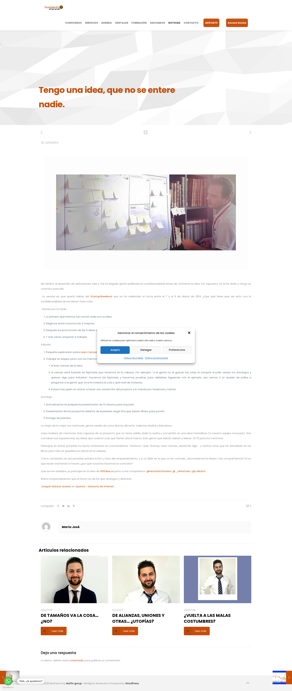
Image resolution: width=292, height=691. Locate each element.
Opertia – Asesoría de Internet (94, 486)
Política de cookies (133, 358)
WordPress (132, 683)
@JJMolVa (198, 471)
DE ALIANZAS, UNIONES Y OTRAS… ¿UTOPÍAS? (138, 618)
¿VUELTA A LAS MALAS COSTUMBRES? (207, 618)
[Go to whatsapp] (8, 681)
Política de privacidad (156, 358)
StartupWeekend (101, 296)
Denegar (146, 350)
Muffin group (74, 683)
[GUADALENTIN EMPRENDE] (54, 7)
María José (71, 527)
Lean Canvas (89, 352)
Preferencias (177, 350)
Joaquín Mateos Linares (56, 486)
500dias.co (107, 471)
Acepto (115, 350)
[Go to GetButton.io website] (8, 687)
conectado (76, 660)
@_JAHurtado (181, 471)
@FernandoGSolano (159, 471)
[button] (190, 333)
